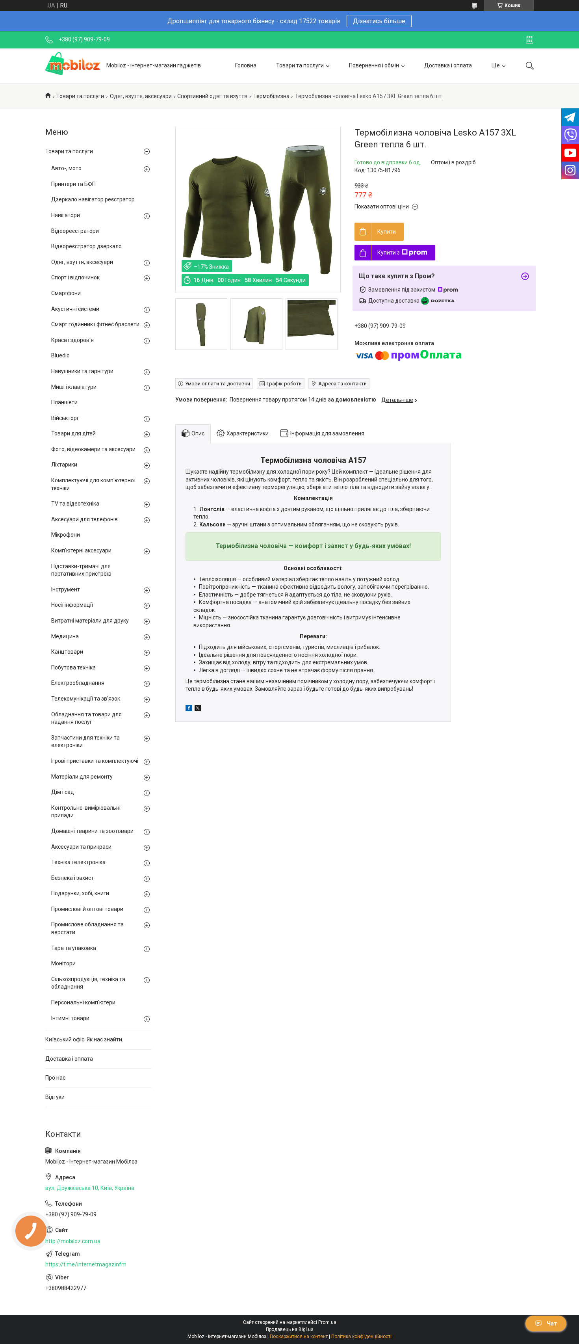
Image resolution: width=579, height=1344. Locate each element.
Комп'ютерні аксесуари (81, 550)
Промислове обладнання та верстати (87, 928)
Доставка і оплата (448, 65)
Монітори (63, 963)
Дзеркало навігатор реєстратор (93, 199)
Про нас (55, 1077)
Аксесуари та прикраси (81, 847)
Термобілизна (271, 96)
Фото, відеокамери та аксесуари (93, 449)
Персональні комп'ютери (83, 1002)
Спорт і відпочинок (75, 277)
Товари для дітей (73, 433)
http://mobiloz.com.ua (72, 1241)
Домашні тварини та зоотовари (92, 831)
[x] (198, 709)
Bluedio (60, 355)
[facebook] (189, 709)
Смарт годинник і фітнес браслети (95, 324)
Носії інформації (72, 605)
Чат (552, 1323)
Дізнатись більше (379, 21)
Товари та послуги (300, 65)
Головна (245, 65)
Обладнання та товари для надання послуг (86, 718)
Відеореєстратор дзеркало (86, 246)
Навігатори (65, 215)
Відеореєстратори (75, 231)
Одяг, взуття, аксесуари (141, 96)
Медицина (65, 636)
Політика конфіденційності (361, 1336)
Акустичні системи (75, 309)
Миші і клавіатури (73, 387)
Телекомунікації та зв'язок (85, 698)
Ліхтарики (64, 464)
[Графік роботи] (529, 39)
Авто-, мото (66, 168)
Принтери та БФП (73, 184)
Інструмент (65, 589)
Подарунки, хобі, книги (80, 893)
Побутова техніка (73, 667)
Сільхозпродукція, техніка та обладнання (88, 983)
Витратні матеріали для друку (90, 620)
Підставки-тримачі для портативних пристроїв (81, 570)
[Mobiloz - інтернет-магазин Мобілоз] (72, 66)
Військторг (65, 418)
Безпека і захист (72, 878)
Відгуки (55, 1097)
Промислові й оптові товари (87, 909)
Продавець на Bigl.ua (290, 1329)
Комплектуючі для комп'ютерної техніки (93, 484)
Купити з (388, 252)
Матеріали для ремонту (82, 776)
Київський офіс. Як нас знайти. (84, 1039)
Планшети (64, 402)
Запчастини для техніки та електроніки (85, 741)
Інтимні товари (70, 1018)
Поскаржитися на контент (299, 1336)
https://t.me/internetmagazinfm (85, 1264)
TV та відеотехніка (75, 503)
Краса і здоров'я (72, 340)
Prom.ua (327, 1322)
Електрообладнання (77, 683)
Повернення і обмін (374, 65)
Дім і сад (62, 792)
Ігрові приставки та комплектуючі (94, 761)
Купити (386, 232)
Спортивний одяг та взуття (212, 96)
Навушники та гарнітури (82, 371)
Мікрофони (65, 535)
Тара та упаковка (73, 948)
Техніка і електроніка (78, 862)
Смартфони (66, 293)
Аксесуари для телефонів (84, 519)
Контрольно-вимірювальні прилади (86, 812)
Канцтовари (67, 652)
